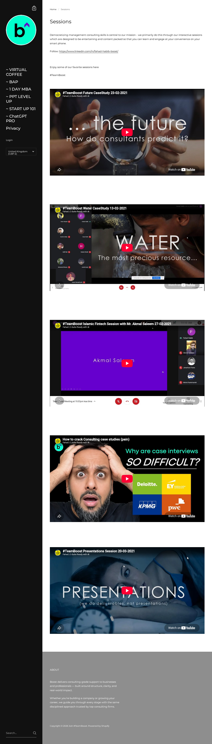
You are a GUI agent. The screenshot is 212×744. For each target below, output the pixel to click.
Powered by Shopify (98, 726)
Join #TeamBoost (78, 726)
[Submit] (34, 733)
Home (53, 9)
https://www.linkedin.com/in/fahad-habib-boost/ (88, 51)
